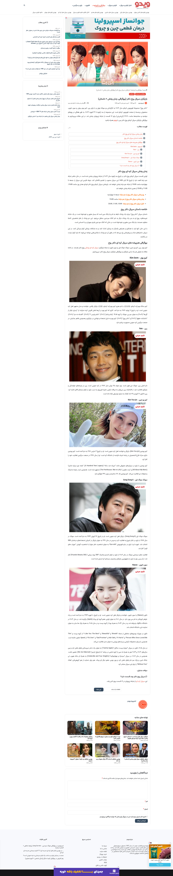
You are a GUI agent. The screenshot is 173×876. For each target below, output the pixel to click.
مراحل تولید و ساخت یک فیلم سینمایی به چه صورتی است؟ (40, 855)
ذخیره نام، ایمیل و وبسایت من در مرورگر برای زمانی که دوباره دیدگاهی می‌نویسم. (123, 817)
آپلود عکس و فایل (101, 865)
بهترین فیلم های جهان (50, 12)
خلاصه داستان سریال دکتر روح (133, 138)
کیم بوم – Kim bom (136, 147)
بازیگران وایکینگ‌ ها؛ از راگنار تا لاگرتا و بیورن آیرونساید (81, 737)
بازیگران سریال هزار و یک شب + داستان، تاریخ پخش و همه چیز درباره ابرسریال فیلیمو (136, 737)
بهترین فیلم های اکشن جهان (141, 12)
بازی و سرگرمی (77, 5)
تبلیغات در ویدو (102, 857)
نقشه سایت (103, 851)
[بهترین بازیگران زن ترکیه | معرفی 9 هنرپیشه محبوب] (79, 750)
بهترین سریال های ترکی (126, 12)
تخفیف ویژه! (160, 865)
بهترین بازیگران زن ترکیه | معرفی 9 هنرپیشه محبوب (81, 760)
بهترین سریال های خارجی (111, 12)
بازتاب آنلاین (103, 860)
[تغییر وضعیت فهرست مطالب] (69, 128)
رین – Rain (136, 150)
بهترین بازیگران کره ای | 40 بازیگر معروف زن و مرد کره (108, 760)
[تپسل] (55, 867)
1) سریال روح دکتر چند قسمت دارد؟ (129, 166)
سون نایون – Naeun (133, 162)
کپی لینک (98, 690)
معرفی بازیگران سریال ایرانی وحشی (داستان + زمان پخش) (136, 760)
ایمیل (145, 809)
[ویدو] (142, 5)
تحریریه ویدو (141, 103)
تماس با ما (103, 849)
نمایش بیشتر (43, 73)
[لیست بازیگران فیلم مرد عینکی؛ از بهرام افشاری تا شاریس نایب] (107, 728)
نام (146, 801)
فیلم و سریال (113, 5)
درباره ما (104, 846)
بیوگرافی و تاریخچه (99, 5)
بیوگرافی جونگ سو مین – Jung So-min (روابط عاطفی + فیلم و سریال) (43, 847)
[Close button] (118, 867)
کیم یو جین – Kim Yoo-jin (132, 154)
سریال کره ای (140, 681)
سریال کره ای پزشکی (91, 248)
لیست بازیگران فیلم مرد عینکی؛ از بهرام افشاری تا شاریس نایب (107, 737)
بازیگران (132, 94)
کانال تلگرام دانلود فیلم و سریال (81, 12)
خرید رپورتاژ (103, 854)
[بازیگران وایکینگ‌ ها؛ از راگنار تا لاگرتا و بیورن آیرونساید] (79, 728)
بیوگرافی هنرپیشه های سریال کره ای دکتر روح (129, 142)
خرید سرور (57, 134)
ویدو (144, 90)
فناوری (88, 5)
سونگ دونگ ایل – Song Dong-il (130, 158)
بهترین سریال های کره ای (64, 12)
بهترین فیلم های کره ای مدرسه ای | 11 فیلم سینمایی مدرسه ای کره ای (43, 852)
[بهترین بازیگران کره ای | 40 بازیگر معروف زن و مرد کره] (107, 750)
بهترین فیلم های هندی (97, 12)
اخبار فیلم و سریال (126, 5)
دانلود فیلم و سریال (38, 12)
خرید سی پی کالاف (54, 137)
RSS (105, 863)
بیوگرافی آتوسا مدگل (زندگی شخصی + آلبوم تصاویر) (40, 858)
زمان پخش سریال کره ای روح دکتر (132, 134)
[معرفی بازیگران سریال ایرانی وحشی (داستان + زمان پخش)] (135, 750)
